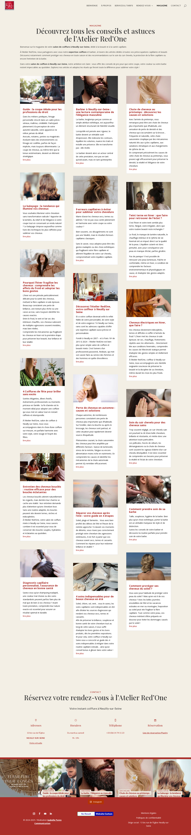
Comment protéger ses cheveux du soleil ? (143, 587)
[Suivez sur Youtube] (45, 813)
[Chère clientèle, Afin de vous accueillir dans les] (19, 778)
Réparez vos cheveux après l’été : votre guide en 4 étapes (95, 514)
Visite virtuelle (35, 743)
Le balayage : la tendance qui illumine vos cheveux (41, 207)
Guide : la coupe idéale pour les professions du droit (42, 111)
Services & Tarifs (124, 6)
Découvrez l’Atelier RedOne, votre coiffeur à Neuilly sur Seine (93, 309)
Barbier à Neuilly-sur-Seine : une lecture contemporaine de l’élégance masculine (95, 112)
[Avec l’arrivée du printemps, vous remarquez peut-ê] (134, 778)
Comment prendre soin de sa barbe (147, 510)
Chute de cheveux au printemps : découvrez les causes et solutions (145, 112)
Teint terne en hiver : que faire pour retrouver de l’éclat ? (148, 217)
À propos (106, 6)
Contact (176, 6)
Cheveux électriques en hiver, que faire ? (147, 324)
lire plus (26, 159)
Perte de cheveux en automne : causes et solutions (95, 409)
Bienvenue (92, 6)
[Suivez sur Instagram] (34, 813)
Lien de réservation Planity (155, 733)
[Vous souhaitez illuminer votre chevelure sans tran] (172, 778)
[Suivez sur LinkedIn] (51, 813)
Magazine (162, 6)
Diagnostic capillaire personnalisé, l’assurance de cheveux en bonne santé (40, 585)
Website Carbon (104, 814)
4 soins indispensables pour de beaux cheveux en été (95, 598)
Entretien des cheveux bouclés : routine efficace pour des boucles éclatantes (42, 489)
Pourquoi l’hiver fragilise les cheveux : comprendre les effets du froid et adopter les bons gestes (41, 286)
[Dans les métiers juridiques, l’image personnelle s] (57, 778)
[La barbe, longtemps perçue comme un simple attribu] (95, 778)
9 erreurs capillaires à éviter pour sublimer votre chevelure (95, 211)
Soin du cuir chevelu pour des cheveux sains (147, 424)
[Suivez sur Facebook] (39, 813)
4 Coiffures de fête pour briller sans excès (42, 393)
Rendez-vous (143, 6)
